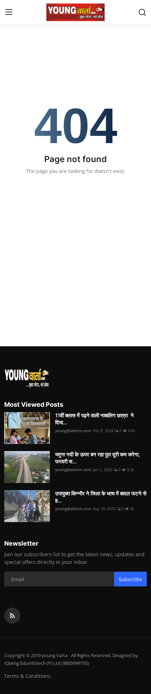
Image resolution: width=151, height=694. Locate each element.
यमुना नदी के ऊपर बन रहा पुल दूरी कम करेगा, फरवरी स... (97, 458)
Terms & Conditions (27, 676)
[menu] (9, 12)
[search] (142, 12)
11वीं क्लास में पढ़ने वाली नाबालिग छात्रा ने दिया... (94, 419)
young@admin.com (73, 430)
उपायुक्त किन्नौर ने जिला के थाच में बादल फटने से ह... (100, 497)
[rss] (12, 616)
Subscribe (130, 579)
